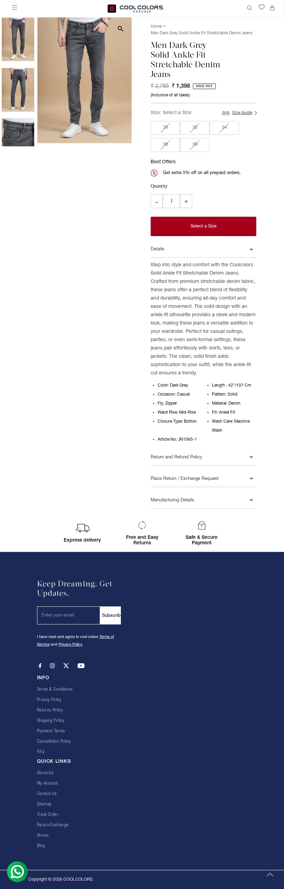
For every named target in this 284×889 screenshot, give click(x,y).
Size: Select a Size (171, 113)
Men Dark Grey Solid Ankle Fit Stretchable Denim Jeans (201, 33)
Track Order (48, 815)
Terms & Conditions (55, 689)
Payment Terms (51, 731)
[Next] (65, 28)
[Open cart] (273, 9)
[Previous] (48, 28)
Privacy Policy (70, 644)
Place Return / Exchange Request (185, 479)
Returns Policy (50, 710)
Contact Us (47, 794)
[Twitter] (66, 667)
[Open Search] (250, 9)
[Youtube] (81, 667)
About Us (45, 773)
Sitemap (44, 804)
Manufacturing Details (172, 500)
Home (156, 26)
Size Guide (242, 113)
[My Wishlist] (262, 8)
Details (158, 249)
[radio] (165, 128)
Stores (43, 835)
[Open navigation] (16, 8)
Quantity (159, 186)
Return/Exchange (53, 825)
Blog (41, 846)
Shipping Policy (50, 721)
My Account (48, 783)
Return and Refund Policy (176, 457)
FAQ (41, 752)
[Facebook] (40, 667)
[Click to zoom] (120, 28)
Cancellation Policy (54, 741)
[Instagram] (52, 667)
